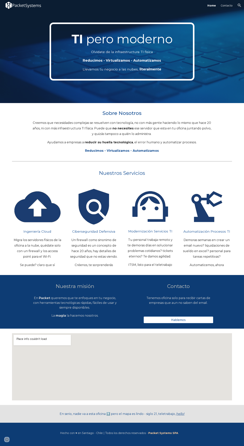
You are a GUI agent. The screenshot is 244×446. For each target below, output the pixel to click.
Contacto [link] (227, 5)
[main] (122, 52)
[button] (239, 5)
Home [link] (211, 5)
